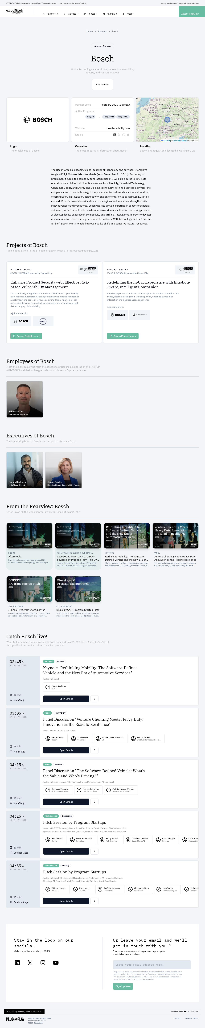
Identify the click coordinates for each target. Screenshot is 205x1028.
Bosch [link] (115, 31)
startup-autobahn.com (169, 3)
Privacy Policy (148, 979)
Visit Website (102, 84)
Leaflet (166, 140)
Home (90, 31)
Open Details (66, 698)
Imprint (177, 1018)
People (91, 13)
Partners (51, 13)
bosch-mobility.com (118, 128)
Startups (71, 13)
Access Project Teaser (28, 336)
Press (129, 13)
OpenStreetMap (180, 140)
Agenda (111, 13)
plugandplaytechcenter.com (189, 3)
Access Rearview (190, 13)
